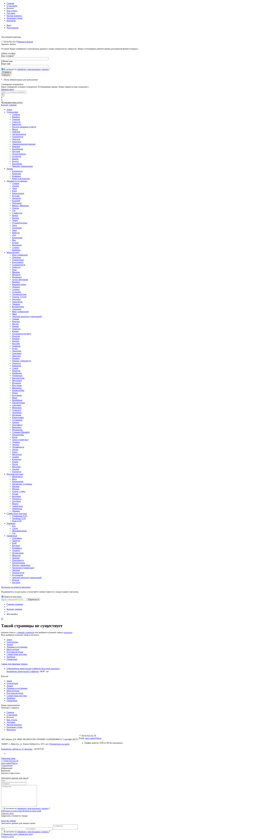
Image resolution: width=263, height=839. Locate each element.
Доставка (11, 13)
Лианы (10, 644)
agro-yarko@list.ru (93, 738)
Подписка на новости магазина (15, 587)
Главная (10, 3)
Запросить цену (25, 834)
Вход (9, 25)
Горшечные (12, 659)
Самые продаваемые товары (14, 664)
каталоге (68, 632)
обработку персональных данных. (33, 69)
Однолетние (12, 642)
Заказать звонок (25, 42)
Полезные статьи (14, 18)
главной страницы (25, 632)
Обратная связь (8, 758)
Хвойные (11, 657)
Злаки (9, 639)
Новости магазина (13, 597)
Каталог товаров (9, 105)
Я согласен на (27, 69)
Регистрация (12, 28)
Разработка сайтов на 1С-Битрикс (17, 749)
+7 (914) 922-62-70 (9, 761)
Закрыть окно (7, 89)
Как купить (12, 11)
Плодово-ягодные (15, 652)
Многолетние (13, 649)
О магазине (12, 6)
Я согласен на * (27, 808)
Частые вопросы (14, 16)
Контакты (11, 20)
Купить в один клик (31, 811)
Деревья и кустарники (17, 647)
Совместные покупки (17, 654)
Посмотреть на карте (59, 744)
